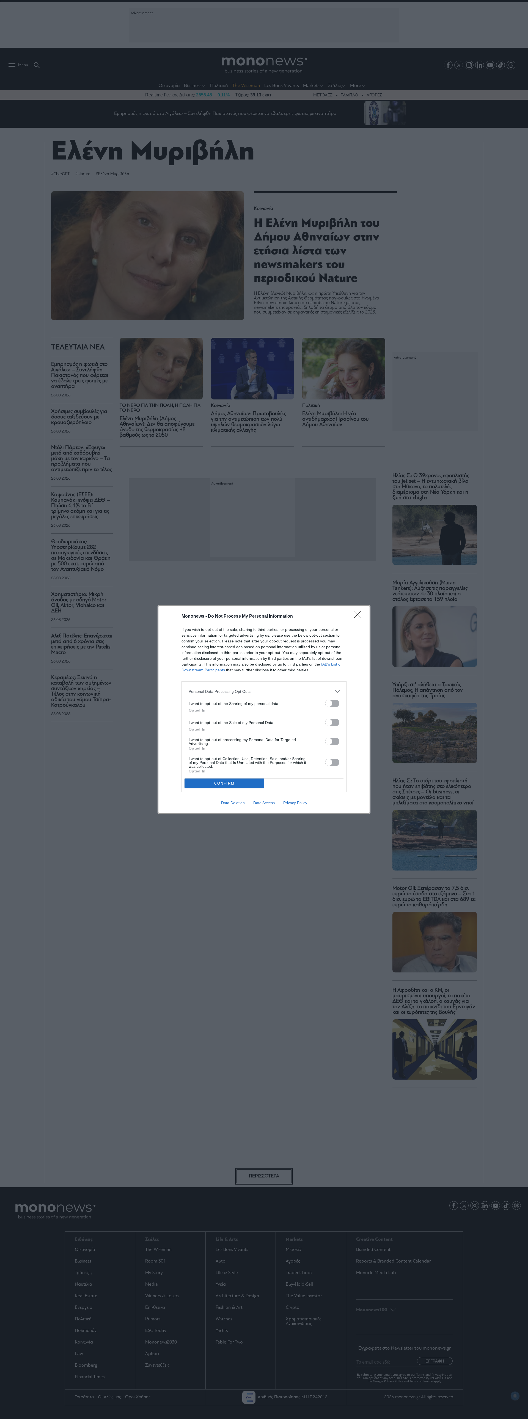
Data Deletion (233, 803)
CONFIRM (224, 783)
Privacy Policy (295, 803)
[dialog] (264, 709)
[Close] (359, 616)
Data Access (264, 803)
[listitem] (264, 691)
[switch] (332, 703)
